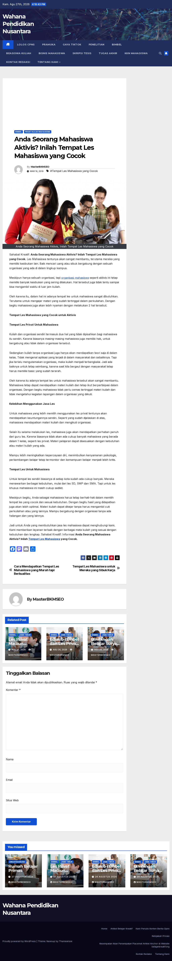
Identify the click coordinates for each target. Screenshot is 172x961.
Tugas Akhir (108, 53)
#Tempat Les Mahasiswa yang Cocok (74, 171)
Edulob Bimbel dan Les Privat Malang (64, 643)
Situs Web (12, 800)
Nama (9, 759)
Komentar (13, 690)
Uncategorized (17, 862)
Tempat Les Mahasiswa (44, 539)
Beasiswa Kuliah (18, 53)
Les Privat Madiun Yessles (18, 643)
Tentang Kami (48, 62)
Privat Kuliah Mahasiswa (37, 132)
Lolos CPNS (26, 44)
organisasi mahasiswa (75, 277)
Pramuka (49, 44)
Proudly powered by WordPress (19, 941)
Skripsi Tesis (82, 53)
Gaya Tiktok (72, 44)
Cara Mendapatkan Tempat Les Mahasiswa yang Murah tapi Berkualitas (36, 570)
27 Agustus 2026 (22, 876)
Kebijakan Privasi (160, 936)
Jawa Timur (25, 635)
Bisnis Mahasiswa (52, 53)
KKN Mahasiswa (136, 53)
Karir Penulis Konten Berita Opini (152, 928)
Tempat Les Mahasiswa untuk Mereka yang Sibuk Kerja (93, 568)
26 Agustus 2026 (106, 876)
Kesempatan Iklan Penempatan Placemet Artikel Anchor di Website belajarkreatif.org (134, 945)
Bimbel (117, 44)
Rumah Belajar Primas (22, 868)
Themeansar (65, 941)
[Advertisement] (64, 101)
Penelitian (96, 44)
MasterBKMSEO (40, 166)
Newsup (51, 941)
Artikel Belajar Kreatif (122, 928)
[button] (160, 53)
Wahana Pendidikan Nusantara (18, 24)
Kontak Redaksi (18, 62)
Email (9, 779)
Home (104, 928)
